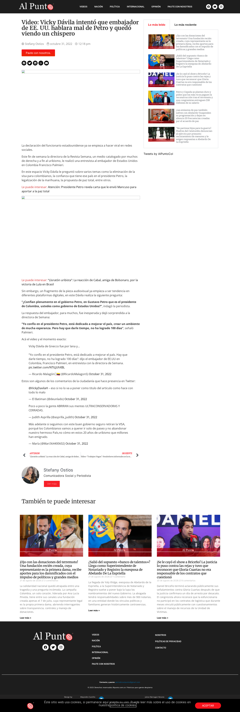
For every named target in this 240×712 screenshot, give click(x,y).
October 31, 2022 (100, 374)
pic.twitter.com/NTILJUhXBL (47, 367)
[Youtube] (214, 6)
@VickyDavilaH (38, 388)
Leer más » (25, 617)
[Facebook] (208, 6)
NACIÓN (98, 6)
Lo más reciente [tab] (185, 24)
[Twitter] (53, 647)
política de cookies (123, 705)
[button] (24, 63)
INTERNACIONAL (135, 6)
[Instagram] (221, 6)
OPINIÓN (156, 6)
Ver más (52, 483)
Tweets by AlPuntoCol (158, 154)
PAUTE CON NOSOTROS (180, 6)
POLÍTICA (115, 6)
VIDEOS (83, 6)
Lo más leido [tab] (156, 24)
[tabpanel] (181, 89)
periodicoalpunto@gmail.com (127, 682)
